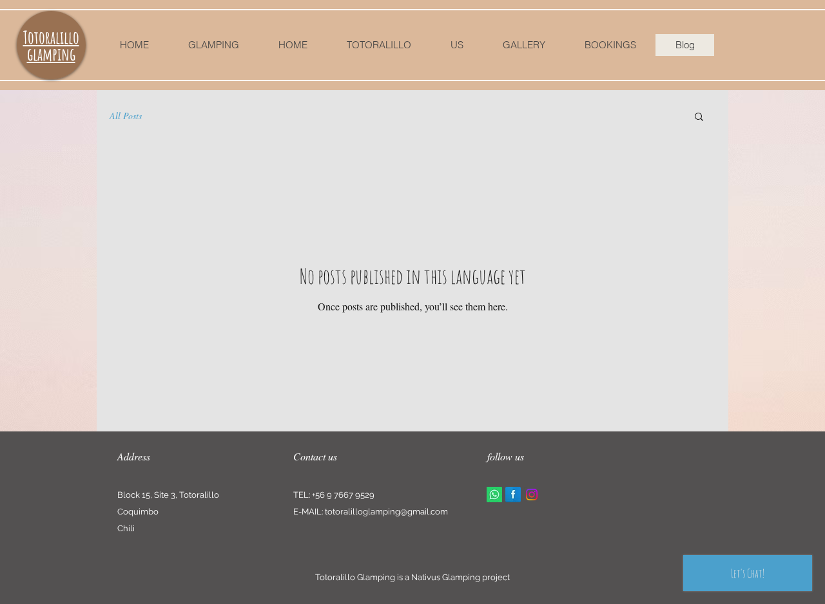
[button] (699, 117)
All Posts (126, 115)
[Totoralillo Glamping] (513, 494)
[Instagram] (531, 494)
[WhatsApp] (494, 494)
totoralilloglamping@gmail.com (386, 511)
